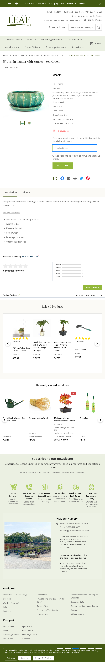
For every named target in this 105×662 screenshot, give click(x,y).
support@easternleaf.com (77, 530)
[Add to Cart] (10, 445)
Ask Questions (11, 67)
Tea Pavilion (73, 39)
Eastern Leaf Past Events (47, 610)
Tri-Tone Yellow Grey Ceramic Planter (21, 349)
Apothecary (11, 47)
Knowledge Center (54, 47)
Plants (30, 39)
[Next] (16, 3)
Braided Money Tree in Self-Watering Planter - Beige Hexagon (41, 346)
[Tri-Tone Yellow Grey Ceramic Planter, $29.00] (21, 328)
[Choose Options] (20, 363)
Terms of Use (42, 606)
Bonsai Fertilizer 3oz (88, 418)
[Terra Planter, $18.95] (84, 328)
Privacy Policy (61, 472)
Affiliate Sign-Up (77, 614)
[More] (21, 39)
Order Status (96, 16)
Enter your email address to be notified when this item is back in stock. (76, 140)
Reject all (24, 658)
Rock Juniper (34, 418)
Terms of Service (75, 472)
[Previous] (9, 3)
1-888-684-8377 (73, 527)
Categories (10, 620)
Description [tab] (10, 192)
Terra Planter (80, 349)
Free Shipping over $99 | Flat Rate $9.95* (62, 20)
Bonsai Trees (13, 39)
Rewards (74, 610)
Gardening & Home (50, 39)
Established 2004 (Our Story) (60, 12)
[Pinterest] (88, 178)
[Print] (75, 178)
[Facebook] (62, 178)
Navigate (8, 588)
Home (5, 55)
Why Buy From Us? (94, 12)
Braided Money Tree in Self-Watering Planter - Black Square (62, 346)
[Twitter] (81, 178)
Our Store (79, 12)
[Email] (68, 178)
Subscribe (76, 47)
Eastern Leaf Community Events (84, 606)
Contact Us (83, 16)
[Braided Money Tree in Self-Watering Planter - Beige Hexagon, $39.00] (42, 328)
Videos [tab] (26, 192)
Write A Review (92, 287)
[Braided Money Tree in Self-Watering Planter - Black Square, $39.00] (63, 328)
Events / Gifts (31, 47)
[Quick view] (26, 363)
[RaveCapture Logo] (30, 257)
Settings (11, 658)
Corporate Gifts (77, 602)
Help (74, 16)
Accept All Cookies (43, 658)
